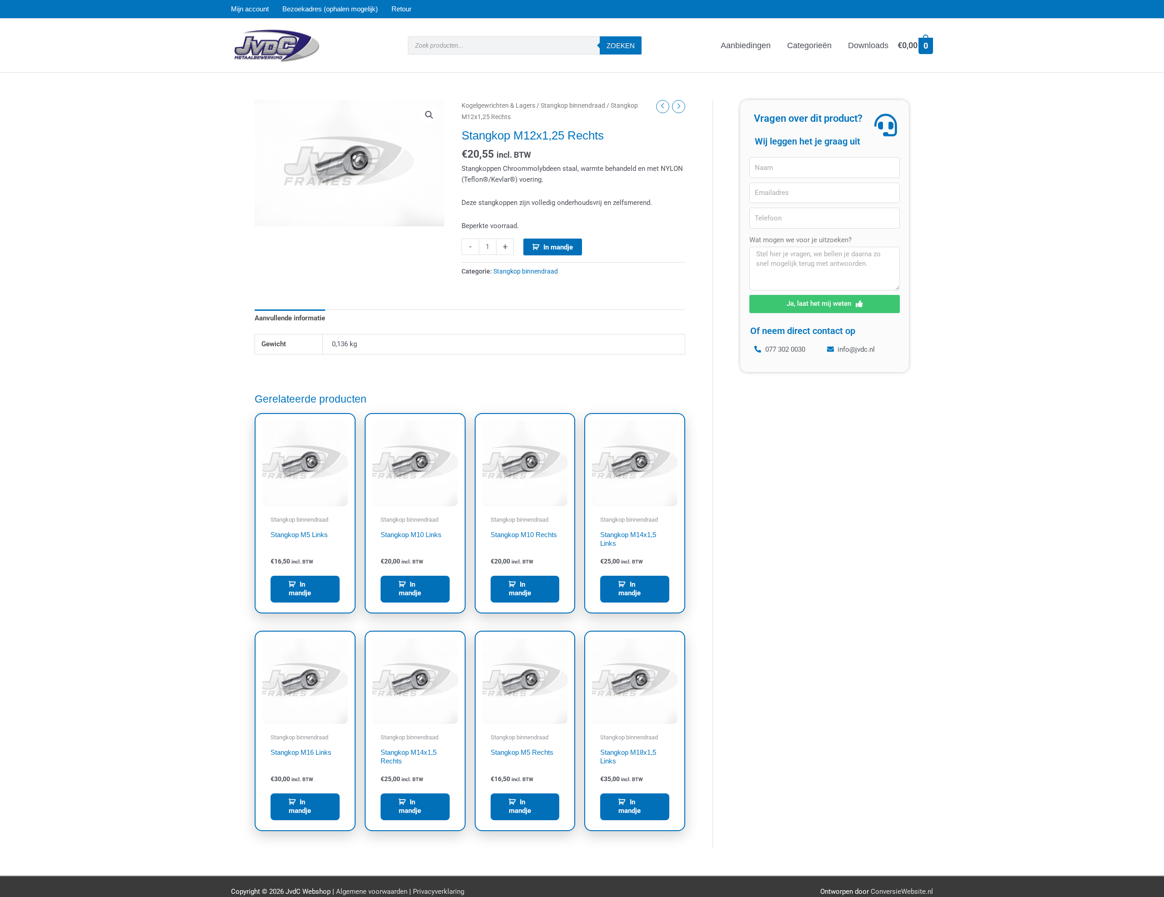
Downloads (868, 45)
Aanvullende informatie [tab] (290, 318)
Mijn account (250, 9)
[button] (429, 115)
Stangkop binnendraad (573, 105)
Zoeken (621, 46)
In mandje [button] (300, 589)
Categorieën (809, 45)
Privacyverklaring (438, 891)
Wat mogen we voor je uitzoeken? (800, 240)
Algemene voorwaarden (371, 891)
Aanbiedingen (746, 45)
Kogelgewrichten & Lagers (498, 105)
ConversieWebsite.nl (902, 891)
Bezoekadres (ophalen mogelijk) (330, 9)
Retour (401, 9)
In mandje (558, 247)
